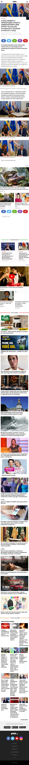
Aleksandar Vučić (6, 216)
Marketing (14, 746)
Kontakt (14, 743)
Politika (3, 18)
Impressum (14, 749)
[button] (1, 249)
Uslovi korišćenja (14, 752)
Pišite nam (14, 755)
